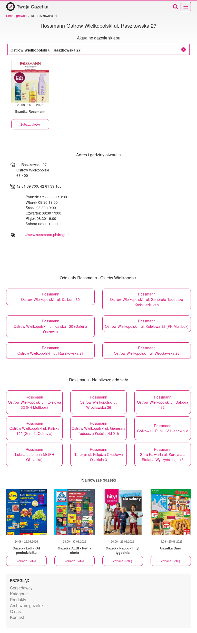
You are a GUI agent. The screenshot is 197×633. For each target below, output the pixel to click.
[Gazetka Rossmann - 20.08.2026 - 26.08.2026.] (30, 81)
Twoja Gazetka (32, 6)
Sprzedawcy (21, 588)
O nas (15, 611)
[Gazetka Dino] (171, 512)
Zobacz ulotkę (30, 124)
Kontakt (17, 617)
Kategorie (19, 594)
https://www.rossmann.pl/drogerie (43, 234)
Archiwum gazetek (27, 605)
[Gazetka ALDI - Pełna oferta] (74, 512)
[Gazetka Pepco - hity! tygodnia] (122, 512)
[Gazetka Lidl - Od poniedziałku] (26, 512)
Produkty (18, 600)
